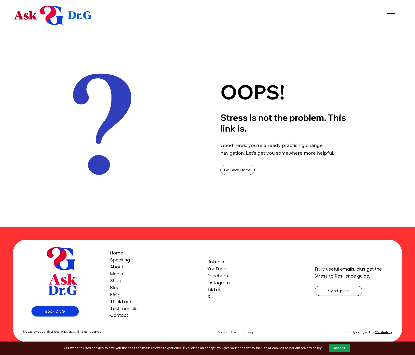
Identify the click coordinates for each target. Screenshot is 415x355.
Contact (119, 315)
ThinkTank (121, 301)
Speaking (120, 260)
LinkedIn (216, 262)
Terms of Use (227, 332)
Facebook (218, 276)
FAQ (114, 295)
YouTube (217, 269)
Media (116, 274)
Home (116, 253)
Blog (115, 288)
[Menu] (391, 13)
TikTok (214, 289)
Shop (115, 281)
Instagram (219, 283)
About (116, 267)
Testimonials (124, 308)
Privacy (248, 332)
